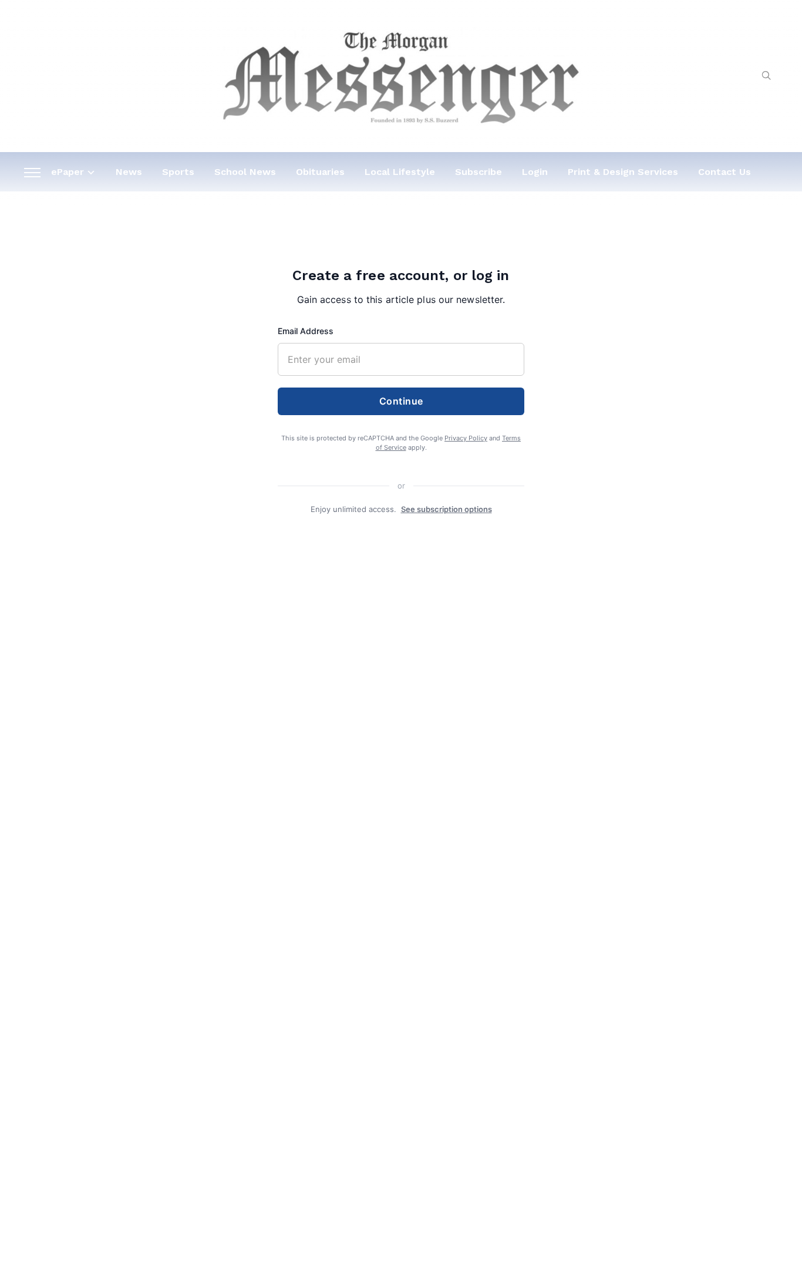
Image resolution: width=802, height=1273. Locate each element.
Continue (401, 401)
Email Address (305, 331)
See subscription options (446, 509)
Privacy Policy (465, 438)
